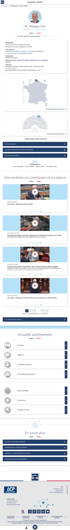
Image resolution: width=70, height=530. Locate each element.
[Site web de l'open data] (35, 502)
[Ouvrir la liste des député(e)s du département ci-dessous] (35, 93)
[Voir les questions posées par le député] (35, 345)
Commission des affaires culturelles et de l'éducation (21, 51)
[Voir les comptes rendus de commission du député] (35, 400)
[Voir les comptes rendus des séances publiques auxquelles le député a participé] (35, 391)
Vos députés (4, 6)
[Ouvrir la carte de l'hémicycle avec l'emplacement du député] (35, 125)
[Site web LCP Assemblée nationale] (35, 490)
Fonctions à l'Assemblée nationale (35, 441)
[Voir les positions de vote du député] (35, 410)
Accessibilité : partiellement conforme (26, 521)
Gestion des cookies (57, 521)
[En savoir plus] (35, 364)
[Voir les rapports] (35, 355)
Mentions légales (12, 521)
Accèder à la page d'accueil (2, 2)
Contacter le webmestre (42, 521)
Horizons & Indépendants (35, 30)
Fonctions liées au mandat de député (35, 447)
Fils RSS (50, 521)
